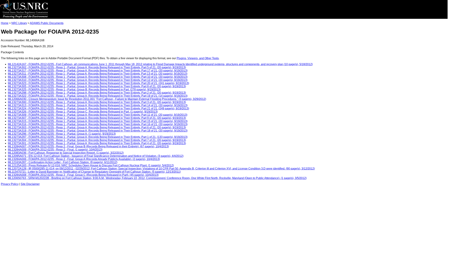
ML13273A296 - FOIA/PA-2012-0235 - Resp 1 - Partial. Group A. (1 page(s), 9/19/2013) (62, 133)
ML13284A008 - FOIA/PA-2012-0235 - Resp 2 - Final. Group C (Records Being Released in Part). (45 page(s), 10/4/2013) (83, 174)
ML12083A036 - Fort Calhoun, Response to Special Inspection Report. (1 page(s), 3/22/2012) (66, 152)
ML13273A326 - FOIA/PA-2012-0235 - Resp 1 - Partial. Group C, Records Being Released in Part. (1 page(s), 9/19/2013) (83, 111)
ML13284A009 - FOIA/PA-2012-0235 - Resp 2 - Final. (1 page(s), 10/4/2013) (55, 149)
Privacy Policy (10, 184)
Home (4, 23)
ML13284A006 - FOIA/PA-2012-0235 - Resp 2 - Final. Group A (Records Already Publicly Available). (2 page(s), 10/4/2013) (84, 159)
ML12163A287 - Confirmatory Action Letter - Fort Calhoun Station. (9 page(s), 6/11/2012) (62, 162)
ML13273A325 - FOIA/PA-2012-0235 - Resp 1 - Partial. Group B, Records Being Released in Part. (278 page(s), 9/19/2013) (84, 89)
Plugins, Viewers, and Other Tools (198, 58)
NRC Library (19, 23)
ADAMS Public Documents (46, 23)
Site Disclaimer (30, 184)
